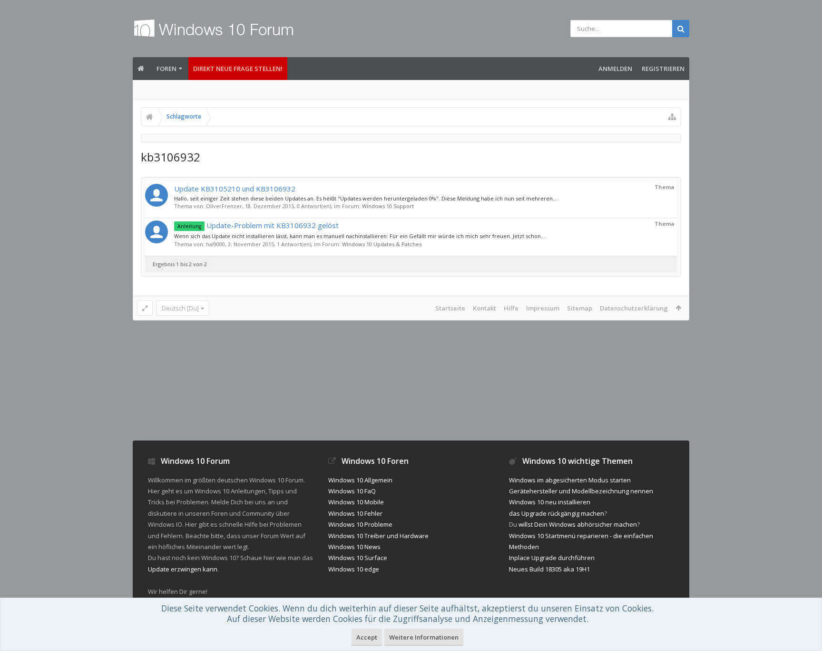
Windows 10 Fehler (355, 513)
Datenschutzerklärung (634, 308)
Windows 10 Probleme (360, 524)
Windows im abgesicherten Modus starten (570, 480)
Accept (366, 637)
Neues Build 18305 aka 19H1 (549, 569)
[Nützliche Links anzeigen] (672, 117)
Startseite (450, 308)
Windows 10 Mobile (356, 502)
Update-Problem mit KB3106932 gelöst (258, 225)
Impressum (542, 308)
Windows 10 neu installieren (549, 502)
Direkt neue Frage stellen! (238, 68)
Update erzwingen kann (182, 569)
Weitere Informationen (424, 637)
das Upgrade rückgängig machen (556, 513)
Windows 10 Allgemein (360, 480)
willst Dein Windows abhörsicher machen (578, 524)
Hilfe (511, 308)
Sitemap (579, 308)
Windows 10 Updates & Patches (381, 244)
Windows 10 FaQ (352, 491)
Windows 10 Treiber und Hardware (378, 535)
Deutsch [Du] (180, 308)
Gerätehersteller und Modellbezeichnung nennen (581, 491)
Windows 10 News (354, 546)
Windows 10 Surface (357, 557)
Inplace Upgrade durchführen (552, 557)
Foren (166, 68)
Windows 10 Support (388, 206)
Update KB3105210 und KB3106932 (234, 188)
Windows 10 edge (353, 569)
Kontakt (484, 308)
